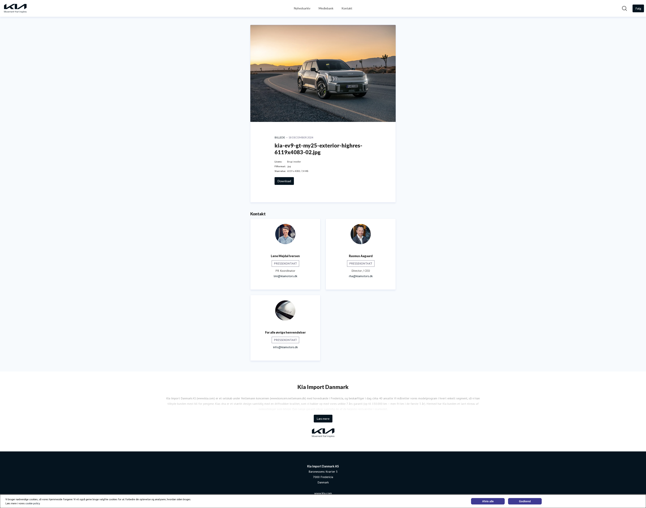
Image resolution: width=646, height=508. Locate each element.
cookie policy (32, 503)
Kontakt (347, 8)
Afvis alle (488, 501)
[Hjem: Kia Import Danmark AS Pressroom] (15, 8)
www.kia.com (323, 493)
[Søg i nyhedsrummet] (624, 8)
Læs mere (323, 418)
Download (284, 181)
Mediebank (325, 8)
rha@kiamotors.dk (361, 276)
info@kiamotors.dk (285, 347)
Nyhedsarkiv (302, 8)
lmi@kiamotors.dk (285, 276)
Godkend (525, 501)
